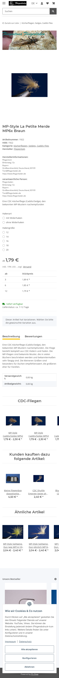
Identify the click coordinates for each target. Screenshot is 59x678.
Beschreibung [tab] (11, 336)
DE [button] (33, 3)
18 (7, 245)
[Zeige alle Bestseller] (55, 579)
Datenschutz (25, 641)
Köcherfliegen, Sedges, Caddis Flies (31, 145)
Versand (27, 266)
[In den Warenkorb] (4, 56)
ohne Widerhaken (15, 222)
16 (7, 241)
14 (7, 236)
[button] (42, 3)
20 (7, 249)
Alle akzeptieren (29, 649)
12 (7, 232)
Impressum (10, 641)
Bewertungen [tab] (33, 336)
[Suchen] (53, 11)
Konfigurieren (29, 658)
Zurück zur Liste (12, 23)
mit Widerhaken (14, 218)
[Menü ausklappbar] (3, 2)
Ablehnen (29, 667)
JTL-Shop (34, 674)
